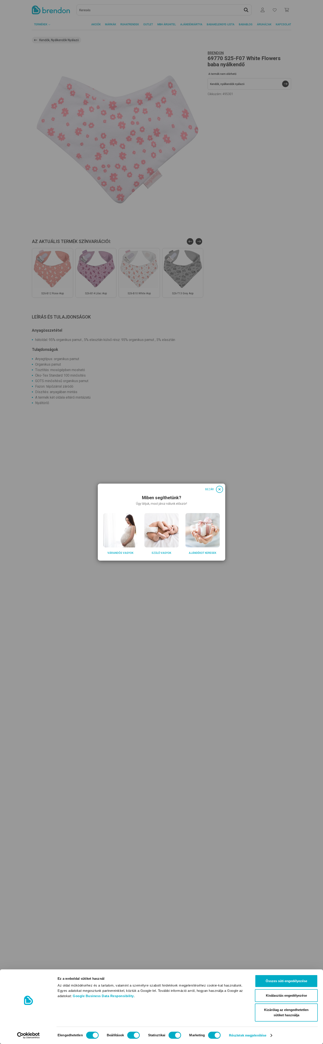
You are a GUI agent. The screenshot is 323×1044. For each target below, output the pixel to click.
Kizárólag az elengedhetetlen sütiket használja (286, 1012)
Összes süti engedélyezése (286, 981)
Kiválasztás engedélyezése (286, 995)
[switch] (133, 1035)
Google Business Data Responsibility (103, 996)
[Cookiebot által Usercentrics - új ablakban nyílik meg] (28, 1035)
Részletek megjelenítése (247, 1035)
